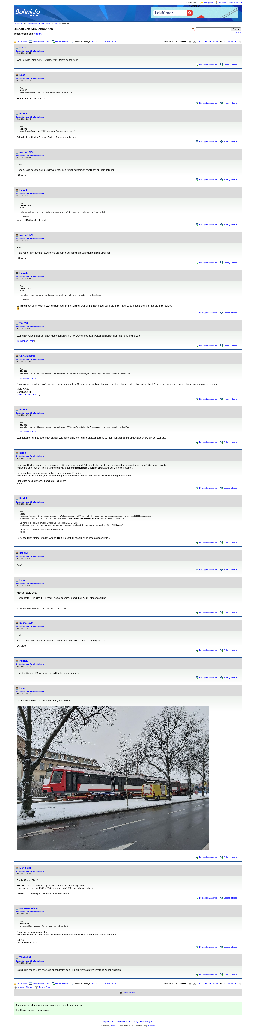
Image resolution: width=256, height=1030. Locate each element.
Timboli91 (25, 957)
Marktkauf (25, 867)
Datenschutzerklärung (127, 1021)
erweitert (237, 32)
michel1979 (26, 152)
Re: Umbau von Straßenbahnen (30, 51)
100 (101, 41)
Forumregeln (146, 1021)
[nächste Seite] (240, 41)
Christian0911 (27, 356)
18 (228, 41)
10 (199, 41)
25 (93, 41)
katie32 (23, 47)
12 (206, 41)
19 (232, 41)
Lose (22, 75)
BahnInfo (151, 1026)
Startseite (19, 24)
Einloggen (208, 3)
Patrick (23, 113)
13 (210, 41)
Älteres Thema (45, 987)
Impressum (108, 1021)
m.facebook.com (25, 341)
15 (217, 41)
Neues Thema (61, 41)
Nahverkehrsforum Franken (38, 24)
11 (202, 41)
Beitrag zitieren (230, 64)
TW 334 (23, 323)
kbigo (22, 452)
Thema (56, 24)
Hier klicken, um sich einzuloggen (32, 1010)
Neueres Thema (25, 987)
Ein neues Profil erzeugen (230, 3)
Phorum (114, 1026)
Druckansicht (129, 993)
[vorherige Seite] (194, 41)
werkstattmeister (28, 908)
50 (97, 41)
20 (236, 41)
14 (213, 41)
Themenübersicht (41, 41)
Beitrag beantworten (208, 64)
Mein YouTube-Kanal (28, 394)
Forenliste (22, 41)
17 (225, 41)
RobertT (38, 33)
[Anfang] (190, 41)
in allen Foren (111, 41)
